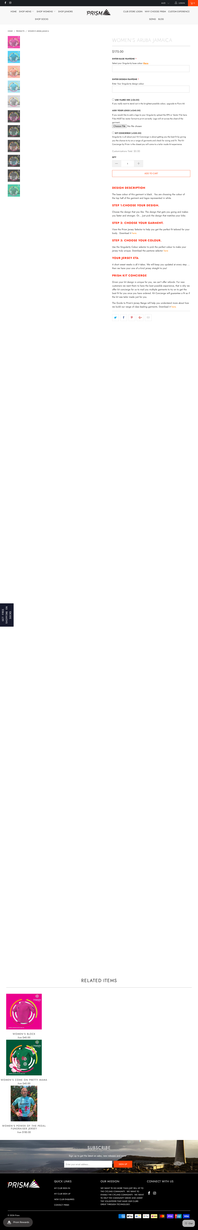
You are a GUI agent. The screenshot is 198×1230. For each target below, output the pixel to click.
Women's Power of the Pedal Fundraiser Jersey (24, 1103)
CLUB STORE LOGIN (132, 11)
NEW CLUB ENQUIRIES (64, 1199)
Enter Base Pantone (123, 58)
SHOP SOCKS (41, 19)
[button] (7, 615)
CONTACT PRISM (61, 1204)
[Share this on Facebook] (123, 317)
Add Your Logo (126, 110)
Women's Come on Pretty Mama (24, 1057)
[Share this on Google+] (140, 317)
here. (134, 233)
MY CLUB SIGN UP (62, 1193)
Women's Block (24, 1011)
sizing (152, 19)
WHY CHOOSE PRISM (155, 11)
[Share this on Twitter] (115, 317)
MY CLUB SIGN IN (62, 1188)
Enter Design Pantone (124, 79)
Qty (114, 157)
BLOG (161, 19)
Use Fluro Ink (127, 99)
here (166, 250)
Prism (17, 1215)
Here (145, 63)
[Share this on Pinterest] (132, 317)
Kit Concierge (128, 133)
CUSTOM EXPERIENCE (179, 11)
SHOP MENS (25, 11)
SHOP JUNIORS (65, 11)
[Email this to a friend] (148, 317)
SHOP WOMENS (45, 11)
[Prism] (99, 12)
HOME (14, 11)
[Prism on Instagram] (10, 3)
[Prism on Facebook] (5, 3)
